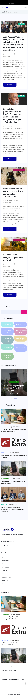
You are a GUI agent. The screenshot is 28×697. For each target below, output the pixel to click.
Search (24, 312)
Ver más (10, 84)
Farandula (7, 331)
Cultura (7, 324)
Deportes (20, 324)
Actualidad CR (8, 54)
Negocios (20, 339)
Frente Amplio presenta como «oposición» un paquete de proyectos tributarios (12, 509)
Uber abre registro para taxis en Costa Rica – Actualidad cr (14, 388)
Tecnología (7, 356)
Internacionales (21, 331)
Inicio (3, 557)
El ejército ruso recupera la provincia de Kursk (13, 257)
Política (7, 347)
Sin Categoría (20, 348)
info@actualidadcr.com (8, 541)
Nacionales (7, 340)
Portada (3, 12)
